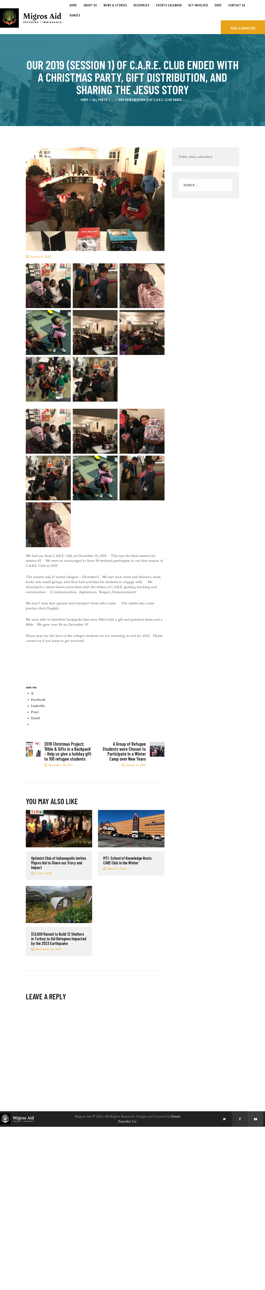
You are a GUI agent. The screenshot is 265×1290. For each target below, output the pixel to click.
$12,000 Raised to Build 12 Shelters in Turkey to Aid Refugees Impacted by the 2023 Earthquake (58, 939)
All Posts (99, 99)
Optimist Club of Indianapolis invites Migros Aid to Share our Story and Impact (58, 863)
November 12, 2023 (48, 949)
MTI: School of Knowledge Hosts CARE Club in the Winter (127, 860)
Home (84, 99)
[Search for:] (205, 185)
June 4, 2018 (43, 873)
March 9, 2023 (117, 868)
